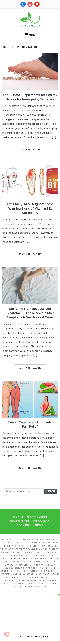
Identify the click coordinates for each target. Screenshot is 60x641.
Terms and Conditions (22, 636)
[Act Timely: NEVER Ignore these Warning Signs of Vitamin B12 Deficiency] (30, 164)
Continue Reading (30, 149)
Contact (38, 525)
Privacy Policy (41, 521)
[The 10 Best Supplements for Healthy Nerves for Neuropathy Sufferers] (30, 55)
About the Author (37, 517)
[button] (30, 35)
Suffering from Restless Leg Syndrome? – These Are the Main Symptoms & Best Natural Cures (30, 313)
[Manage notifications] (6, 634)
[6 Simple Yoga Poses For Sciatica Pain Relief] (30, 382)
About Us (18, 517)
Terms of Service (19, 521)
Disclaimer (23, 525)
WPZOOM (42, 587)
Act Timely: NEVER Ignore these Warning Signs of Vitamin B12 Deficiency (30, 208)
